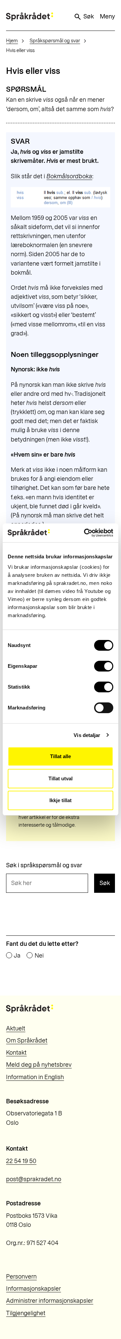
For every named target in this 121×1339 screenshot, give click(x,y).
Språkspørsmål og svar (55, 41)
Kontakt (16, 1052)
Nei (39, 956)
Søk (88, 16)
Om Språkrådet (26, 1040)
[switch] (103, 666)
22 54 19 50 (21, 1161)
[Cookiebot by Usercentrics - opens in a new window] (85, 532)
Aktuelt (15, 1028)
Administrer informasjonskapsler (49, 1300)
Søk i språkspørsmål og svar (44, 865)
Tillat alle (60, 756)
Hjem (12, 41)
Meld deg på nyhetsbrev (39, 1064)
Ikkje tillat (60, 800)
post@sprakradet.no (33, 1179)
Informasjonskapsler (33, 1288)
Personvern (21, 1276)
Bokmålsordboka (69, 176)
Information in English (35, 1077)
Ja (17, 956)
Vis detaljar (87, 735)
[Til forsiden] (29, 16)
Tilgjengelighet (25, 1313)
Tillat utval (60, 778)
